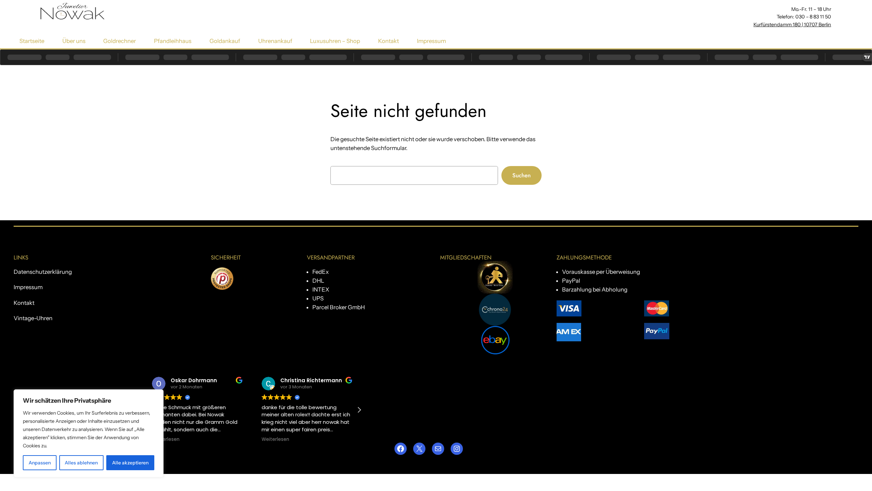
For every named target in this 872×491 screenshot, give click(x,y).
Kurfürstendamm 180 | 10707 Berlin (792, 24)
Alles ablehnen (81, 463)
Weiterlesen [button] (166, 439)
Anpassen (40, 463)
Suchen (521, 175)
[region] (89, 433)
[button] (359, 410)
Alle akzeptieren (130, 463)
